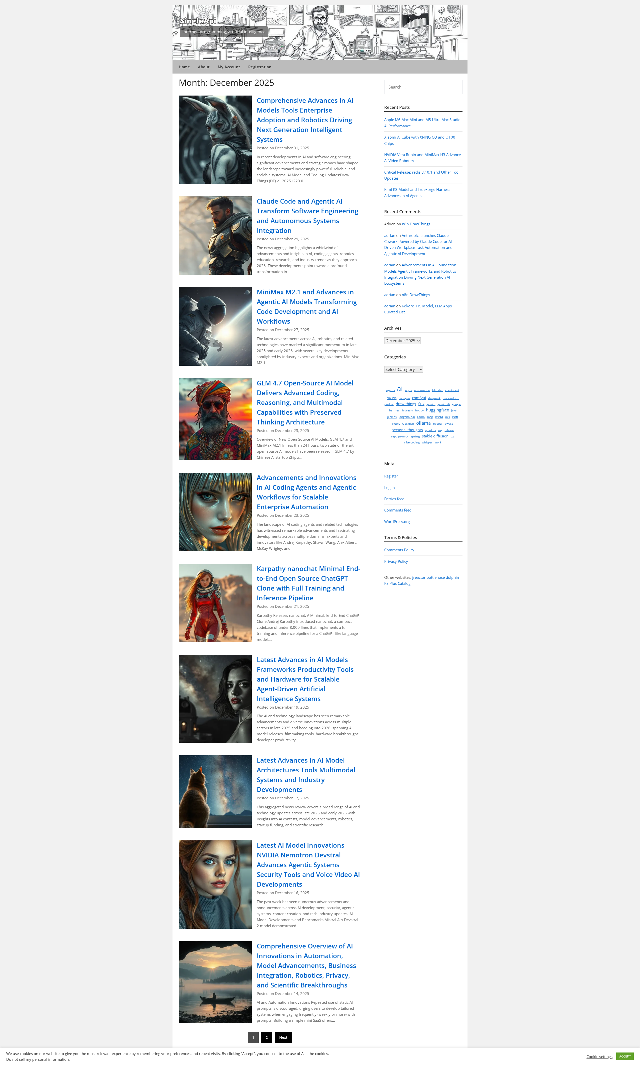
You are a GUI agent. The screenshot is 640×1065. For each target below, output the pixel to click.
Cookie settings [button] (599, 1056)
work (438, 442)
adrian (389, 235)
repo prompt (399, 436)
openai (437, 423)
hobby (419, 410)
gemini (430, 404)
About (204, 66)
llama (421, 417)
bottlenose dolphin (442, 577)
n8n (455, 416)
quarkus (430, 430)
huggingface (437, 410)
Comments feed (398, 509)
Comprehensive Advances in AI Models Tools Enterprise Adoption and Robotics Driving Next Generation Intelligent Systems (305, 120)
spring (415, 436)
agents (390, 390)
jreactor (419, 577)
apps (408, 390)
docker (389, 404)
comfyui (419, 397)
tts (452, 436)
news (396, 423)
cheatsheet (452, 390)
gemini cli (444, 404)
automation (422, 390)
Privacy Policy (396, 561)
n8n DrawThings (416, 223)
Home (184, 66)
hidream (407, 410)
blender (437, 390)
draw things (406, 403)
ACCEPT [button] (625, 1056)
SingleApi (198, 21)
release (449, 430)
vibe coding (412, 442)
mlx (447, 417)
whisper (427, 442)
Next (283, 1037)
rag (440, 430)
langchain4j (407, 417)
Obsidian (408, 423)
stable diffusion (435, 435)
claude (391, 398)
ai (400, 388)
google (456, 404)
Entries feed (394, 498)
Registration (260, 66)
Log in (389, 487)
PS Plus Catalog (397, 583)
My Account (229, 66)
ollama (423, 423)
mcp (430, 417)
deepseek (434, 398)
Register (391, 475)
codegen (404, 398)
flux (421, 403)
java (453, 410)
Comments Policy (399, 549)
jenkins (391, 417)
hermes (394, 410)
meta (439, 416)
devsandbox (451, 398)
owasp (449, 423)
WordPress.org (397, 521)
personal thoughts (407, 429)
